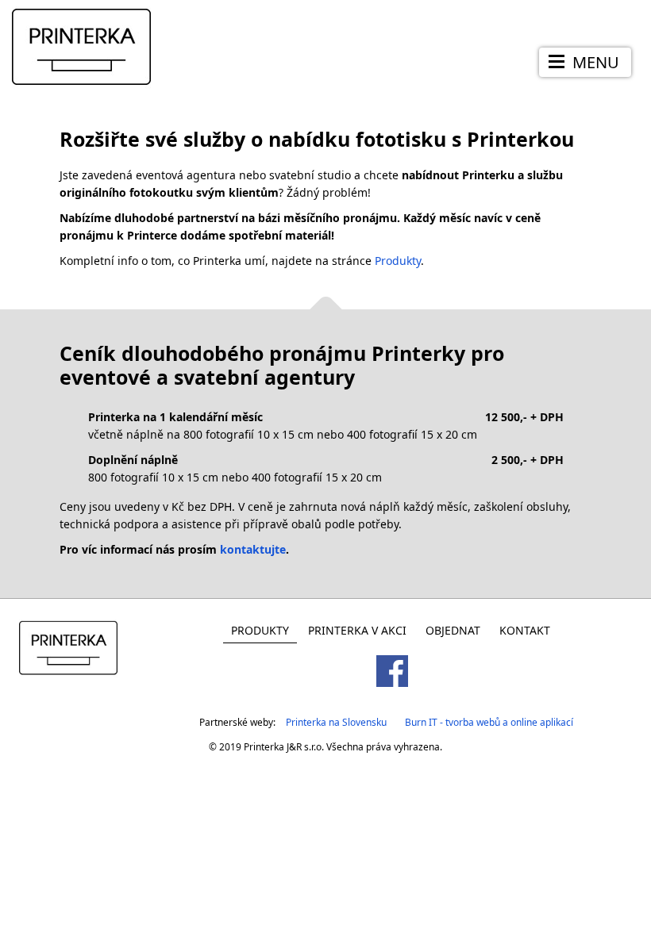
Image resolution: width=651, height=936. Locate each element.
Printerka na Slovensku (336, 722)
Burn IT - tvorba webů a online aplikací (489, 722)
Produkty (398, 260)
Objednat (453, 630)
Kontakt (524, 630)
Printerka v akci (357, 630)
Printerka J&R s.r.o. (284, 747)
